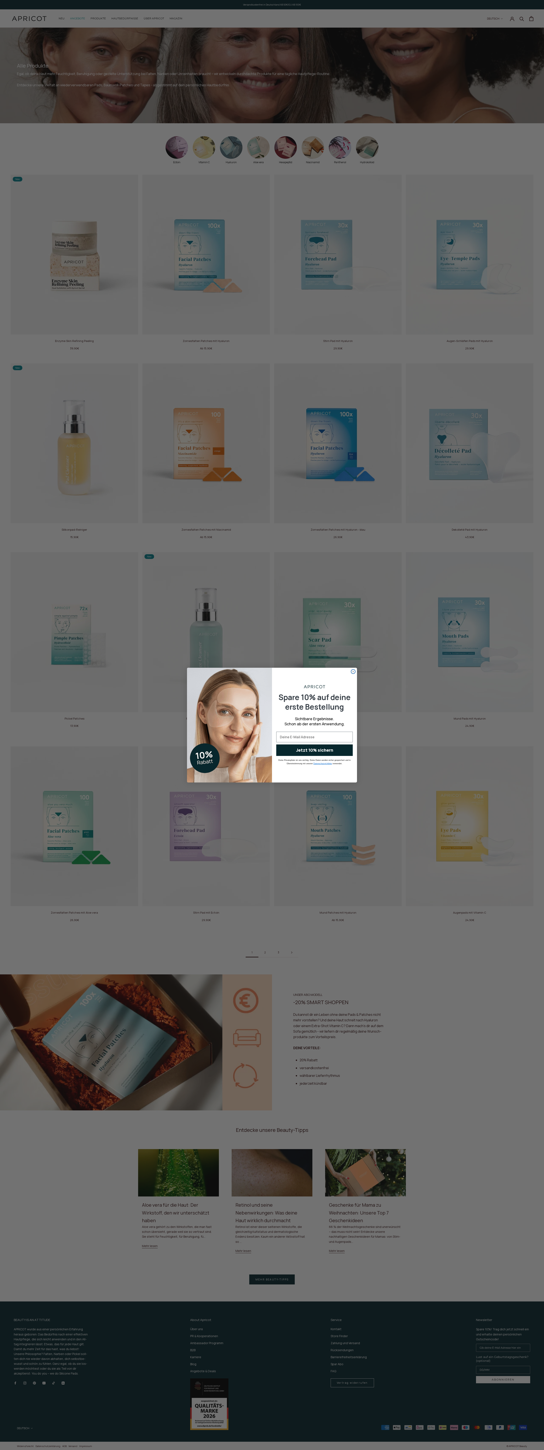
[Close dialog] (353, 671)
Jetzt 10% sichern (314, 750)
